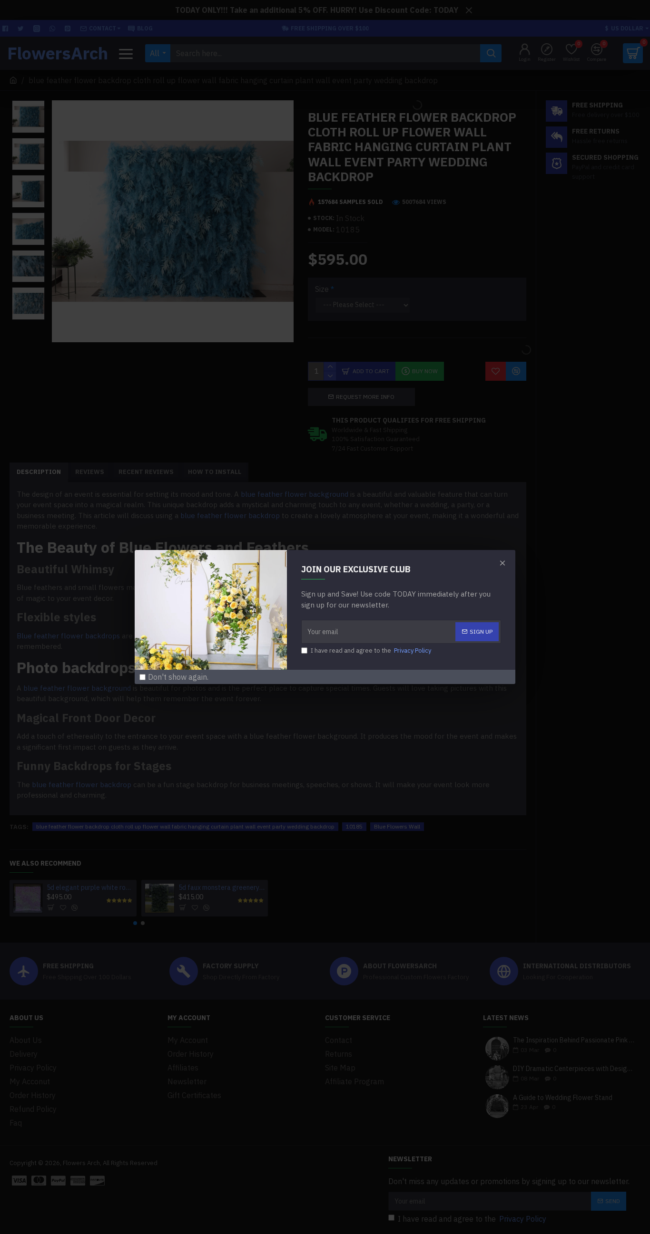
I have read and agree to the (371, 650)
